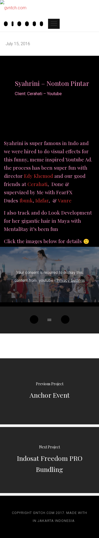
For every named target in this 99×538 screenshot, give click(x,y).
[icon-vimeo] (28, 24)
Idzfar (42, 200)
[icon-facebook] (14, 24)
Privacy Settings (71, 280)
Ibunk (26, 200)
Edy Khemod (38, 176)
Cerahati (37, 184)
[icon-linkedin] (41, 24)
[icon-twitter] (36, 24)
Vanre (65, 200)
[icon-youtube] (20, 24)
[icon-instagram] (7, 24)
